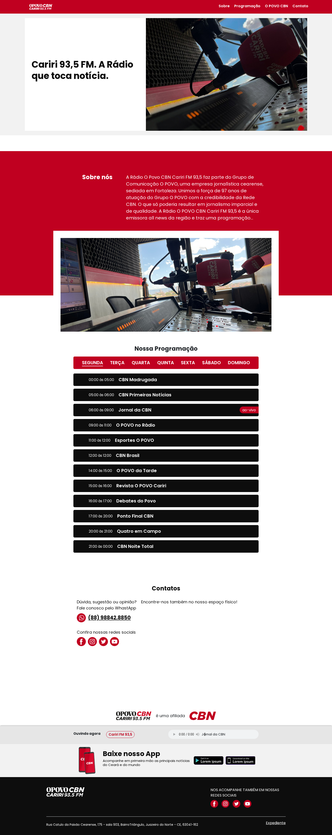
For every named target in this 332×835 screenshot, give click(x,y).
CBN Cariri (40, 7)
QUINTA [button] (165, 362)
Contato (300, 6)
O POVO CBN (276, 6)
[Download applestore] (240, 760)
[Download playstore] (208, 760)
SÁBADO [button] (211, 362)
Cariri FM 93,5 (120, 734)
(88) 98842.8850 (109, 617)
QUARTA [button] (141, 362)
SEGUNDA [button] (92, 362)
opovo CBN (65, 792)
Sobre (224, 6)
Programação (247, 6)
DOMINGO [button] (239, 362)
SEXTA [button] (188, 362)
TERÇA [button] (117, 362)
